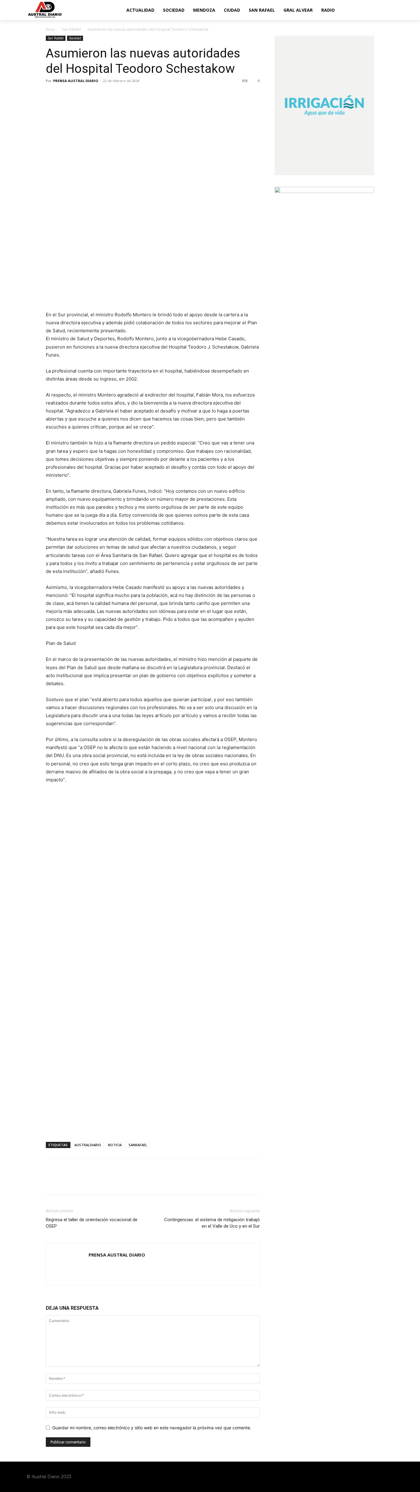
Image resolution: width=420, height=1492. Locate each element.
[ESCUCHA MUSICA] (153, 280)
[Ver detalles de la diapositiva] (153, 845)
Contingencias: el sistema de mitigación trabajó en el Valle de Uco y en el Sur (212, 1223)
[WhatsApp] (94, 95)
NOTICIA (115, 1145)
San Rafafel (71, 29)
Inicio (50, 29)
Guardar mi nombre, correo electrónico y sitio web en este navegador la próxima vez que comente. (151, 1427)
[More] (108, 95)
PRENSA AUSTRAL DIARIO (75, 80)
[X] (66, 95)
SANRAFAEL (138, 1145)
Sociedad (75, 38)
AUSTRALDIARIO (87, 1145)
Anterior (53, 804)
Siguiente (252, 804)
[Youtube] (389, 1476)
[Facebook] (52, 95)
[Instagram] (365, 1476)
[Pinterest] (80, 95)
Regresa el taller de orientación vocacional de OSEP (91, 1223)
